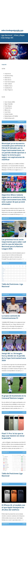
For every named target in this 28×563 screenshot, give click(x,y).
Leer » (24, 173)
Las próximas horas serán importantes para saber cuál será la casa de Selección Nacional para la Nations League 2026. (14, 244)
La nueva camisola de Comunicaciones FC (11, 317)
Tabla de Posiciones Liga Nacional (12, 474)
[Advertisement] (14, 14)
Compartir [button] (21, 121)
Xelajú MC (4, 64)
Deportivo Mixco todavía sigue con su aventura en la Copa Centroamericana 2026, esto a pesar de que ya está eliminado (14, 199)
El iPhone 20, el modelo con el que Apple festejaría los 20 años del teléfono (13, 507)
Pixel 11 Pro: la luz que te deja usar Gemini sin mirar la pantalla (13, 435)
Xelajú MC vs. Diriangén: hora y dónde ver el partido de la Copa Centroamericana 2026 (14, 357)
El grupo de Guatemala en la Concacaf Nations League (14, 397)
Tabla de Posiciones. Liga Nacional (12, 285)
